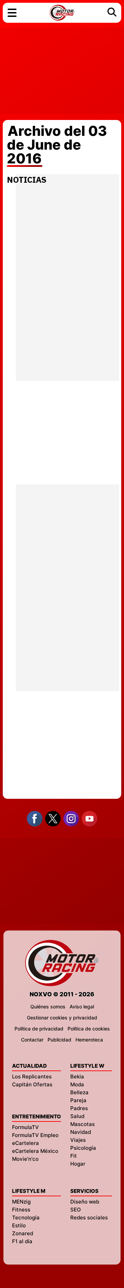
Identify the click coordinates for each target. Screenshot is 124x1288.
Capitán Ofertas (32, 1084)
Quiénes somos (47, 1006)
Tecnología (26, 1217)
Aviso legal (82, 1006)
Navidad (80, 1132)
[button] (12, 12)
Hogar (77, 1163)
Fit (73, 1156)
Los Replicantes (32, 1076)
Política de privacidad (38, 1029)
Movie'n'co (25, 1159)
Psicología (83, 1148)
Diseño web (84, 1201)
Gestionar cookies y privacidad (62, 1017)
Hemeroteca (89, 1040)
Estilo (19, 1225)
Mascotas (82, 1124)
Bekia (77, 1076)
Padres (79, 1108)
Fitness (21, 1209)
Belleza (79, 1092)
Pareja (78, 1100)
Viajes (78, 1140)
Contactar (32, 1040)
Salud (77, 1116)
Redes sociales (89, 1217)
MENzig (21, 1201)
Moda (77, 1084)
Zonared (22, 1233)
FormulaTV (25, 1127)
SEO (75, 1209)
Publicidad (59, 1040)
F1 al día (22, 1241)
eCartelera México (35, 1151)
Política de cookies (89, 1029)
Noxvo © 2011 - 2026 (62, 994)
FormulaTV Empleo (35, 1135)
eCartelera (25, 1143)
